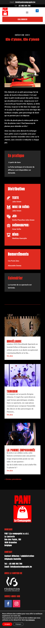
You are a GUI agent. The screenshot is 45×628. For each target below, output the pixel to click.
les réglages (30, 620)
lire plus (10, 356)
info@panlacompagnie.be (25, 2)
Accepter (7, 624)
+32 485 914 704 (24, 5)
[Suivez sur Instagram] (16, 603)
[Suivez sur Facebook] (8, 603)
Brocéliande (14, 341)
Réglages (18, 624)
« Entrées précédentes (12, 479)
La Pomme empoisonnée (21, 450)
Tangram (12, 391)
